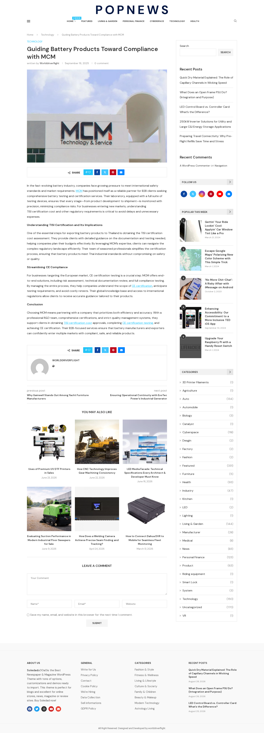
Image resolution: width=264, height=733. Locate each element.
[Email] (229, 194)
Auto (207, 399)
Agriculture (207, 390)
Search (184, 46)
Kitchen (207, 499)
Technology (177, 21)
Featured (86, 21)
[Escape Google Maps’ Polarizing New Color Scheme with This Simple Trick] (190, 260)
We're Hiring (88, 692)
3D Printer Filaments (207, 382)
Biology (207, 415)
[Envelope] (58, 709)
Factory (207, 449)
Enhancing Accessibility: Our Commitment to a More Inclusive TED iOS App (217, 316)
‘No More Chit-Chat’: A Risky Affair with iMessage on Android (219, 283)
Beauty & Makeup (145, 697)
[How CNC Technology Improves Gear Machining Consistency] (97, 442)
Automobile (207, 407)
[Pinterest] (211, 194)
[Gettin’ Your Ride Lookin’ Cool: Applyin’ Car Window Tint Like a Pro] (190, 231)
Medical (207, 540)
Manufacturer (207, 532)
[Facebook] (184, 194)
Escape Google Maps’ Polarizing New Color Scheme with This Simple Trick (219, 256)
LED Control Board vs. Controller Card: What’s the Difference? (213, 704)
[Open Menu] (28, 21)
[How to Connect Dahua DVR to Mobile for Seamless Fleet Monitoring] (145, 509)
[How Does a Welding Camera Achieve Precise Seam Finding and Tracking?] (97, 509)
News (207, 549)
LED (207, 507)
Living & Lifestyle (145, 680)
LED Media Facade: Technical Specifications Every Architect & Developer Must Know (145, 472)
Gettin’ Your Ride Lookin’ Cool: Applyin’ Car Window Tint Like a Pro (219, 227)
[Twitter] (193, 194)
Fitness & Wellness (147, 675)
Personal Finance (133, 21)
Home (71, 20)
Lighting (207, 515)
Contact (86, 680)
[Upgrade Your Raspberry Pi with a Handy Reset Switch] (190, 347)
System (207, 590)
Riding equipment (207, 574)
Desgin (207, 440)
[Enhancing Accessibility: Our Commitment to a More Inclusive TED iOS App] (190, 318)
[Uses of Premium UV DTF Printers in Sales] (49, 442)
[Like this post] (89, 172)
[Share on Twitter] (104, 172)
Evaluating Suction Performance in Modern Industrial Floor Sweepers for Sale (49, 540)
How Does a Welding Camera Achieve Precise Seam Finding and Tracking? (97, 540)
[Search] (235, 21)
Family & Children (145, 692)
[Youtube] (220, 194)
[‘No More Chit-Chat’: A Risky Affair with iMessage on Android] (190, 289)
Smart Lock (207, 582)
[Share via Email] (121, 172)
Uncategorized (207, 607)
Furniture (207, 474)
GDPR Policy (88, 708)
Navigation (221, 165)
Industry (207, 490)
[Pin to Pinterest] (113, 172)
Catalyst (207, 424)
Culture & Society (146, 686)
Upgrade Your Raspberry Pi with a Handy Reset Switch (218, 342)
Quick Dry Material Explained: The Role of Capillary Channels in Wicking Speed (213, 673)
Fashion (207, 457)
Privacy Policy (89, 675)
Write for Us (88, 669)
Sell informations (91, 703)
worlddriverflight (49, 63)
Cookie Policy (89, 686)
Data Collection (90, 697)
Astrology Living (145, 708)
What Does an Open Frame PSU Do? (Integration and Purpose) (211, 690)
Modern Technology (147, 703)
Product (207, 565)
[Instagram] (202, 194)
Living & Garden (107, 21)
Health (194, 21)
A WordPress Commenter (195, 165)
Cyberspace (157, 21)
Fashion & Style (144, 669)
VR (207, 616)
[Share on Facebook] (97, 172)
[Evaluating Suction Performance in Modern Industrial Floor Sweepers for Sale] (49, 509)
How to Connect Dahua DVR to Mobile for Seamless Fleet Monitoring (145, 540)
